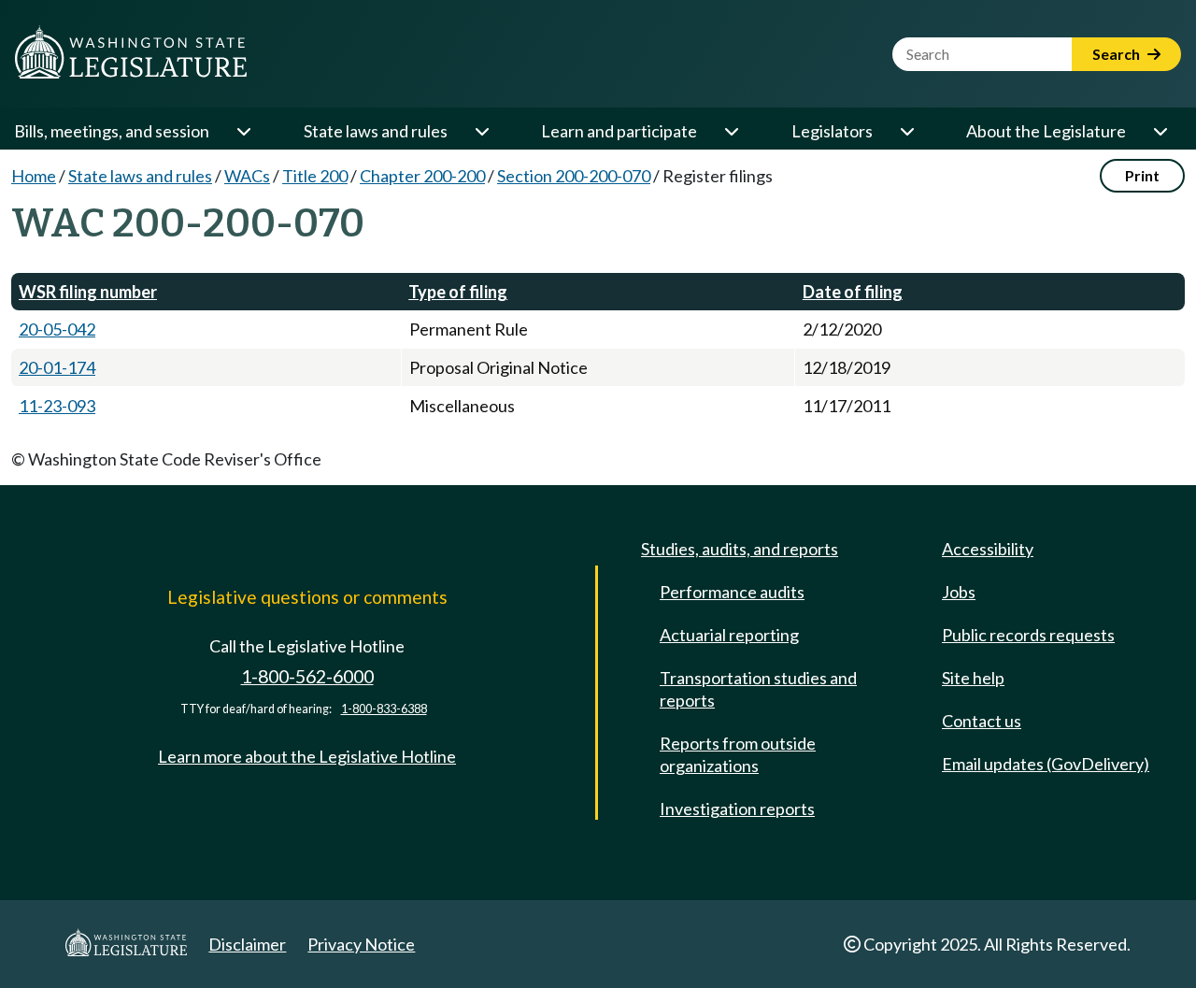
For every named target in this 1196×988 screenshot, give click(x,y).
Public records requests (1028, 634)
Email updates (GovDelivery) (1045, 763)
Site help (973, 677)
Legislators (832, 131)
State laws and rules (376, 131)
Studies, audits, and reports (739, 548)
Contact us (981, 720)
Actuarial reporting (729, 634)
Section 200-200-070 (573, 175)
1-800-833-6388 (384, 709)
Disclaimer (247, 944)
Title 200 (315, 175)
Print (1142, 175)
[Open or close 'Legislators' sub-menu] (906, 131)
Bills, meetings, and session (111, 131)
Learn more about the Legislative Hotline (307, 756)
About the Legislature (1046, 131)
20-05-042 (57, 329)
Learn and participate (619, 131)
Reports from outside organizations (738, 754)
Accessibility (987, 548)
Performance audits (732, 591)
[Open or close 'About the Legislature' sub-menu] (1159, 131)
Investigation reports (737, 808)
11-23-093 (57, 405)
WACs (247, 175)
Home (33, 175)
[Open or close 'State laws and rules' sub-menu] (481, 131)
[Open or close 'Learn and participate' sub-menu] (730, 131)
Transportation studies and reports (758, 688)
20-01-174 (57, 367)
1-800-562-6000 (307, 676)
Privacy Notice (361, 944)
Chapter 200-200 (422, 175)
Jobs (958, 591)
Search (1117, 54)
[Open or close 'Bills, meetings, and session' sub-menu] (243, 131)
